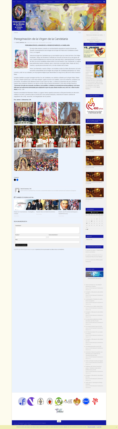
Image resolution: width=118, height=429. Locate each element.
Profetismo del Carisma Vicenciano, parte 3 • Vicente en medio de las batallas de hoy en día (94, 368)
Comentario (18, 225)
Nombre (17, 234)
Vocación (57, 1)
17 (86, 223)
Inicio (14, 1)
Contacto (65, 1)
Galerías (50, 1)
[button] (25, 113)
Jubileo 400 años (97, 1)
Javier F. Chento (27, 424)
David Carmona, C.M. (21, 42)
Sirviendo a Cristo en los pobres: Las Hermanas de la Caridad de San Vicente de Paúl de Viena (94, 353)
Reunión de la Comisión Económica (45, 211)
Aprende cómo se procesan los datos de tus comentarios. (49, 249)
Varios (16, 32)
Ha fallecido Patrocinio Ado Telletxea (94, 256)
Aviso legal (72, 1)
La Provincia (33, 1)
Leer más (99, 426)
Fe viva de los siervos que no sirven (94, 326)
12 (91, 221)
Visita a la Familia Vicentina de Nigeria (94, 361)
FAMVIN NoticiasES (93, 288)
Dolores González (91, 250)
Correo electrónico (53, 234)
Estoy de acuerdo (91, 426)
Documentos (42, 1)
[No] (116, 427)
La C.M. (25, 1)
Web (16, 239)
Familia (19, 1)
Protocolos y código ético (83, 1)
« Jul (87, 229)
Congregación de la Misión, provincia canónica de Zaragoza (32, 423)
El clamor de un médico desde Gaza (94, 306)
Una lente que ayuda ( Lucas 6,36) (93, 346)
